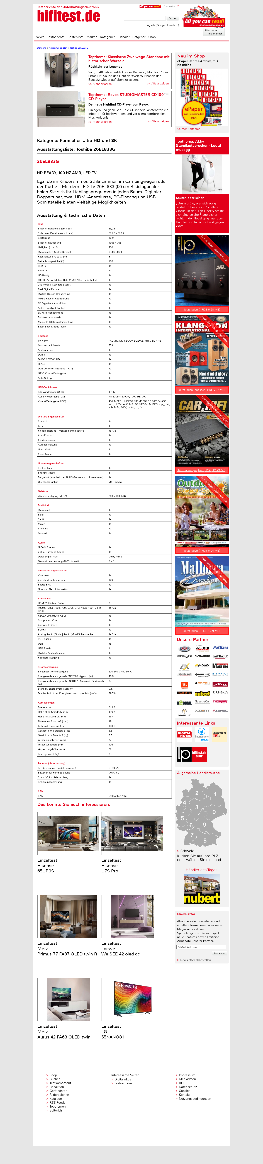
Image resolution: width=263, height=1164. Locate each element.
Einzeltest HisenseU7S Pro (111, 865)
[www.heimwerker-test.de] (219, 745)
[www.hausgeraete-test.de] (201, 745)
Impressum (187, 1075)
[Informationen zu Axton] (220, 648)
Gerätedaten (58, 1091)
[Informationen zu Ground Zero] (184, 676)
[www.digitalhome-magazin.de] (184, 745)
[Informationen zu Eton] (202, 667)
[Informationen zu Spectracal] (202, 703)
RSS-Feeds (57, 1102)
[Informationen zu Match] (202, 685)
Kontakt (184, 1095)
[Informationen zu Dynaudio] (202, 658)
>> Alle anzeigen (158, 83)
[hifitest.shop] (199, 765)
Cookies (184, 1091)
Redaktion (57, 1087)
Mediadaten (187, 1079)
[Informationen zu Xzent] (202, 712)
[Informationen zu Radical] (184, 703)
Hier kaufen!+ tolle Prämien (214, 32)
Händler (124, 37)
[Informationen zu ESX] (184, 667)
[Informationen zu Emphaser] (220, 658)
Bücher (55, 1079)
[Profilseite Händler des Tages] (202, 903)
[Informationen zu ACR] (184, 648)
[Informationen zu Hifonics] (220, 676)
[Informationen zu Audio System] (202, 648)
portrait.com (123, 1083)
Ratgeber (138, 37)
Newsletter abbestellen (195, 960)
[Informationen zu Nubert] (202, 694)
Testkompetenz (60, 1083)
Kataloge (56, 1099)
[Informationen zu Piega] (220, 694)
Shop (152, 37)
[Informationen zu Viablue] (184, 712)
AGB (182, 1083)
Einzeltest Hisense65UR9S (47, 865)
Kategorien (108, 37)
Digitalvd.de (123, 1079)
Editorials (56, 1110)
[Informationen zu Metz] (220, 685)
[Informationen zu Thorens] (220, 703)
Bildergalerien (59, 1095)
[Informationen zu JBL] (184, 685)
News (40, 37)
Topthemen (58, 1106)
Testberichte (56, 37)
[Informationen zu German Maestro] (220, 667)
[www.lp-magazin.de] (184, 765)
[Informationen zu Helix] (202, 676)
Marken (91, 37)
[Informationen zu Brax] (184, 658)
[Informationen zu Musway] (184, 694)
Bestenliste (75, 37)
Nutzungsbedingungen (195, 1099)
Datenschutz (188, 1087)
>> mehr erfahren (188, 129)
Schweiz (187, 851)
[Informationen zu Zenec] (220, 712)
